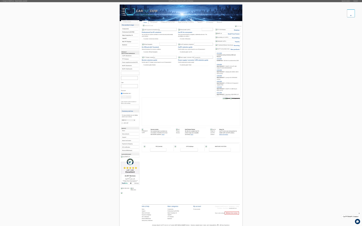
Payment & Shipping (127, 144)
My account (128, 73)
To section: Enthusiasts (185, 38)
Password (123, 90)
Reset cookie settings (220, 213)
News (123, 130)
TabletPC (199, 22)
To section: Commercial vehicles (150, 38)
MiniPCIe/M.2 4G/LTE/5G (218, 149)
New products (125, 134)
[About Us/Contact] (223, 134)
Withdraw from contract (232, 213)
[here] (163, 134)
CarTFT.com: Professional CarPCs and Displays (181, 1)
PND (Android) (156, 149)
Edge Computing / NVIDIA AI (186, 22)
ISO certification (126, 147)
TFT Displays (125, 59)
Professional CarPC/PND (167, 22)
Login (122, 82)
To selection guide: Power (185, 64)
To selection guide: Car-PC (186, 51)
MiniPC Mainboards (127, 69)
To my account (196, 209)
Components (153, 22)
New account (128, 107)
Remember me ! (127, 93)
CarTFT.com (150, 25)
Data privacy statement (147, 220)
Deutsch (356, 1)
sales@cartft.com (233, 208)
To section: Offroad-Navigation (150, 51)
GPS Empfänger (187, 149)
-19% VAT (125, 123)
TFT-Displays (209, 22)
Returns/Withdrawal (127, 150)
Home (145, 22)
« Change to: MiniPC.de (14, 1)
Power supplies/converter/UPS (130, 62)
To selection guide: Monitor (149, 64)
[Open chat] (357, 221)
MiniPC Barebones (127, 65)
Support (124, 137)
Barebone (219, 22)
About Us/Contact (126, 140)
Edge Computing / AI (172, 212)
